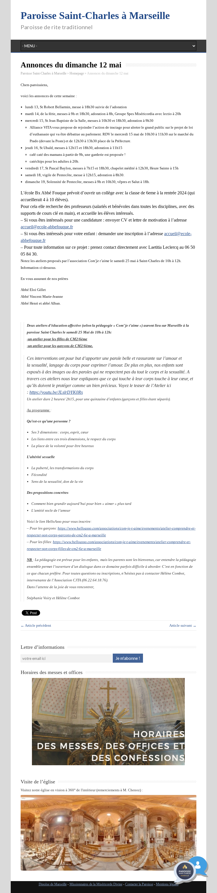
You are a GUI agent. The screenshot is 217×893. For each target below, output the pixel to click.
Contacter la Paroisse (139, 884)
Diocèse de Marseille (53, 884)
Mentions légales (167, 884)
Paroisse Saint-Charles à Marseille (95, 15)
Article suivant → (182, 625)
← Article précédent (36, 625)
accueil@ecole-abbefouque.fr (47, 226)
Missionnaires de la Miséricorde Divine (96, 884)
